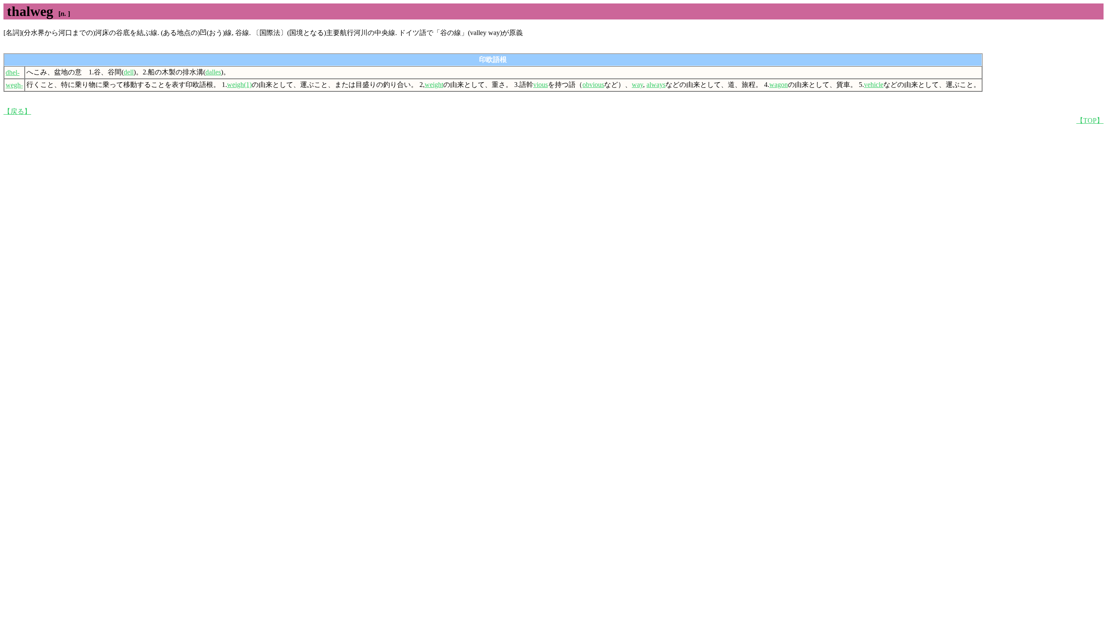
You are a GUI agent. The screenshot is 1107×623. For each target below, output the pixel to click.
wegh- (14, 85)
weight (434, 84)
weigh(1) (239, 84)
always (655, 84)
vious (540, 84)
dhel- (12, 72)
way (637, 84)
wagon (778, 84)
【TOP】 (1090, 120)
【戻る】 (17, 111)
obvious (593, 84)
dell (129, 72)
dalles (213, 72)
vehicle (873, 84)
